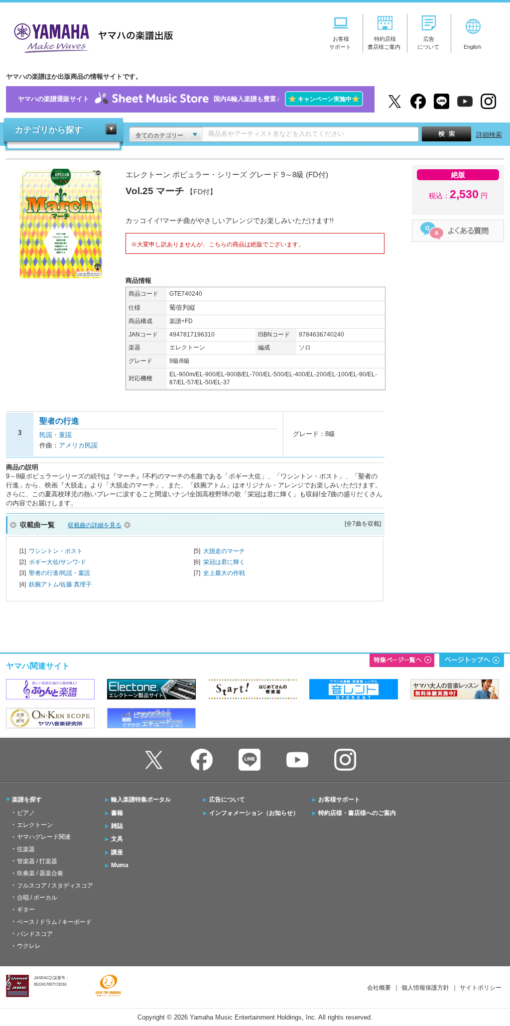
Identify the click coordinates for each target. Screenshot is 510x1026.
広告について (227, 799)
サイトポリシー (481, 987)
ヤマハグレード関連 (44, 836)
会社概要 (379, 987)
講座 (117, 852)
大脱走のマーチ (224, 551)
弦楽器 (26, 849)
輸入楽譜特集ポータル (141, 799)
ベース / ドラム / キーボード (54, 921)
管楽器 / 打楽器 (37, 861)
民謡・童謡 (55, 435)
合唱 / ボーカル (37, 897)
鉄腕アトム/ (60, 584)
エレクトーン (35, 824)
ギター (26, 909)
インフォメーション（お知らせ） (254, 812)
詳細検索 (489, 134)
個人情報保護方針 (425, 987)
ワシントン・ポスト (56, 551)
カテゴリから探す (49, 129)
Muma (119, 865)
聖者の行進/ (59, 573)
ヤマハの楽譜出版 (90, 36)
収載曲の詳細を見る (95, 525)
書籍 (117, 812)
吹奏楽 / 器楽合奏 (40, 873)
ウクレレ (29, 945)
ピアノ (26, 812)
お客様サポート (339, 799)
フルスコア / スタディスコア (55, 885)
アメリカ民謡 (78, 445)
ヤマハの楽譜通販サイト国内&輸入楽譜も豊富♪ (189, 99)
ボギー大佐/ (57, 562)
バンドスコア (35, 933)
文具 (117, 838)
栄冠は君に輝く (224, 562)
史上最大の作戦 (224, 573)
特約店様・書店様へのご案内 (357, 812)
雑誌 (117, 825)
